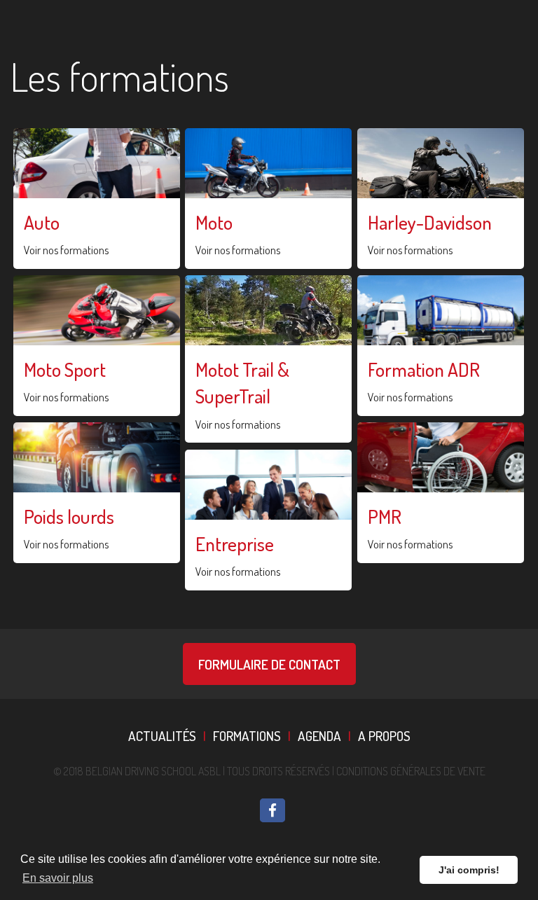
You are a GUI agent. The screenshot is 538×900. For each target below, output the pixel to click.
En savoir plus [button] (57, 878)
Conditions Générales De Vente (410, 771)
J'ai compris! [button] (469, 869)
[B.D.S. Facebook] (272, 810)
